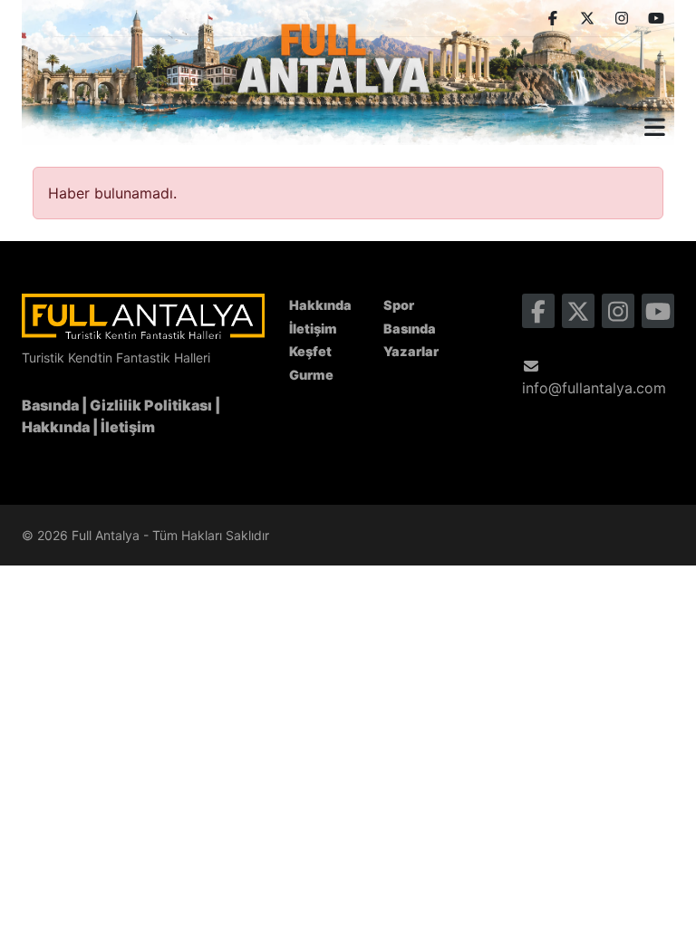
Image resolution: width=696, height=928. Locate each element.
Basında (50, 405)
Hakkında (56, 427)
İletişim (128, 427)
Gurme (311, 374)
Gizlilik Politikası (151, 405)
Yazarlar (411, 351)
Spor (398, 305)
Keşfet (310, 351)
